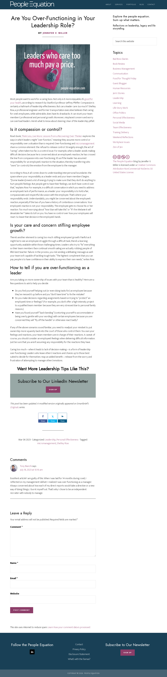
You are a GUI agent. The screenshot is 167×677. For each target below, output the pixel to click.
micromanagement (84, 143)
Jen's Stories (119, 93)
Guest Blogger (120, 83)
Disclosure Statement (79, 654)
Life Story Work (120, 108)
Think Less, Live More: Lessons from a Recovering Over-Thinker (51, 136)
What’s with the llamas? (79, 659)
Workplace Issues (121, 142)
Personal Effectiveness (67, 440)
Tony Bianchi (26, 466)
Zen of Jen (118, 147)
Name (14, 563)
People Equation (32, 4)
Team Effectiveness (122, 127)
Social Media (119, 123)
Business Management (124, 69)
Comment (16, 527)
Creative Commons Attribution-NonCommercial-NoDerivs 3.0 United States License (134, 169)
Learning (117, 103)
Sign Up (53, 389)
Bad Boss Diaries (120, 59)
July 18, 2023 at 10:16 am (31, 470)
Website (14, 593)
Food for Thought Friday (124, 78)
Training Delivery (121, 132)
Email (14, 578)
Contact (79, 644)
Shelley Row (63, 443)
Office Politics (119, 113)
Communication (120, 74)
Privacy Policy (79, 649)
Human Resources (121, 88)
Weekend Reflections (123, 137)
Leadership (50, 440)
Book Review (119, 64)
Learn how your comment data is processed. (69, 627)
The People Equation (123, 161)
